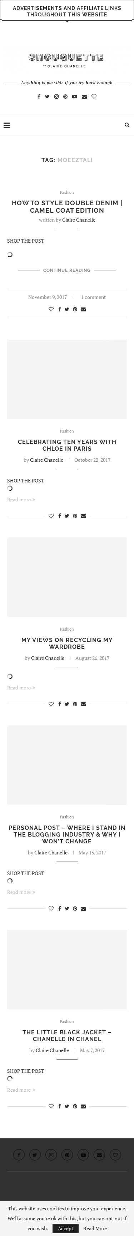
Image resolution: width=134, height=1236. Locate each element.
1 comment (93, 297)
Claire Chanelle (78, 219)
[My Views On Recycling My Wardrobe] (67, 577)
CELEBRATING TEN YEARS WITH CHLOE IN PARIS (67, 445)
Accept (65, 1228)
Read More (95, 1228)
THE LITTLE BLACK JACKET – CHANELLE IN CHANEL (67, 1036)
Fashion (67, 192)
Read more (19, 499)
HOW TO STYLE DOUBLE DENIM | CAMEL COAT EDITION (67, 206)
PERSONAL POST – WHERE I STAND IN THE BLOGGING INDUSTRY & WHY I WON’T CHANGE (67, 834)
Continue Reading (67, 270)
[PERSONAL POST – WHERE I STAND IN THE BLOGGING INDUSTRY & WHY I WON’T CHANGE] (67, 765)
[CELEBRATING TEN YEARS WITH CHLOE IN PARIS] (67, 379)
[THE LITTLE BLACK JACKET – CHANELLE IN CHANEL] (67, 969)
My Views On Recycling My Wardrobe (67, 643)
